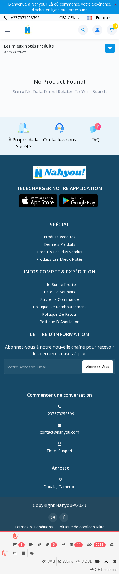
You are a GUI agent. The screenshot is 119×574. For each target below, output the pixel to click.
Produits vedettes (60, 236)
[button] (38, 200)
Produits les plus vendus (59, 251)
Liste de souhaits (59, 291)
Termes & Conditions (34, 527)
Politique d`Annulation (59, 321)
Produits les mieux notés (59, 259)
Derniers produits (59, 244)
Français (103, 17)
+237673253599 (24, 17)
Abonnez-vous (97, 366)
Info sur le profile (59, 284)
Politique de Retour (59, 314)
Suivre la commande (59, 299)
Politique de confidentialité (81, 527)
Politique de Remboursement (59, 306)
